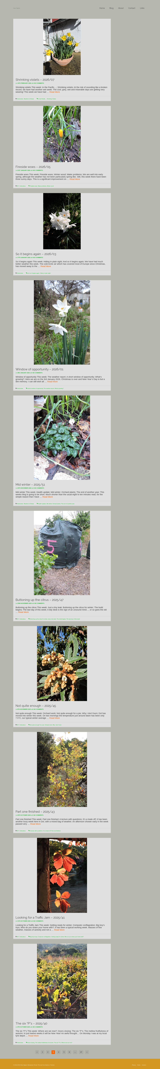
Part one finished (56, 830)
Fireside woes (33, 186)
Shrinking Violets (51, 98)
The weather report (49, 388)
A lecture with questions (36, 830)
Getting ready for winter (57, 936)
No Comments (39, 83)
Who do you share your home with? (74, 936)
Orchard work (48, 725)
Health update (42, 503)
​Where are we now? (66, 1042)
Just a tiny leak (52, 619)
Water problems (42, 186)
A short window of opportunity (35, 388)
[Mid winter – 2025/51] (62, 437)
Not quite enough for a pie (37, 725)
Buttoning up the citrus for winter (38, 619)
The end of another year (67, 503)
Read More (54, 92)
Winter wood (50, 186)
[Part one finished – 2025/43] (62, 769)
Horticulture (20, 98)
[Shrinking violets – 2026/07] (62, 47)
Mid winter (49, 503)
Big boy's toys (33, 936)
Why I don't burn (57, 725)
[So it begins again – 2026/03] (62, 221)
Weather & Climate (29, 98)
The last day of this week (73, 619)
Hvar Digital (16, 8)
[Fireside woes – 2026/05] (62, 134)
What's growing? (59, 388)
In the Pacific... (42, 98)
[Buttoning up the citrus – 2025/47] (62, 553)
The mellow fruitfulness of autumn (44, 1042)
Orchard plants (56, 503)
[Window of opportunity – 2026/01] (62, 322)
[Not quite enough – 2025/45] (62, 663)
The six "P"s (57, 1042)
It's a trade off (47, 830)
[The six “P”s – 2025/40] (62, 981)
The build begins (61, 619)
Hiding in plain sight (45, 273)
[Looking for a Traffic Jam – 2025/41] (62, 875)
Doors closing (31, 1042)
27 (81, 1052)
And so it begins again (33, 273)
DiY (18, 186)
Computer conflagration (44, 936)
